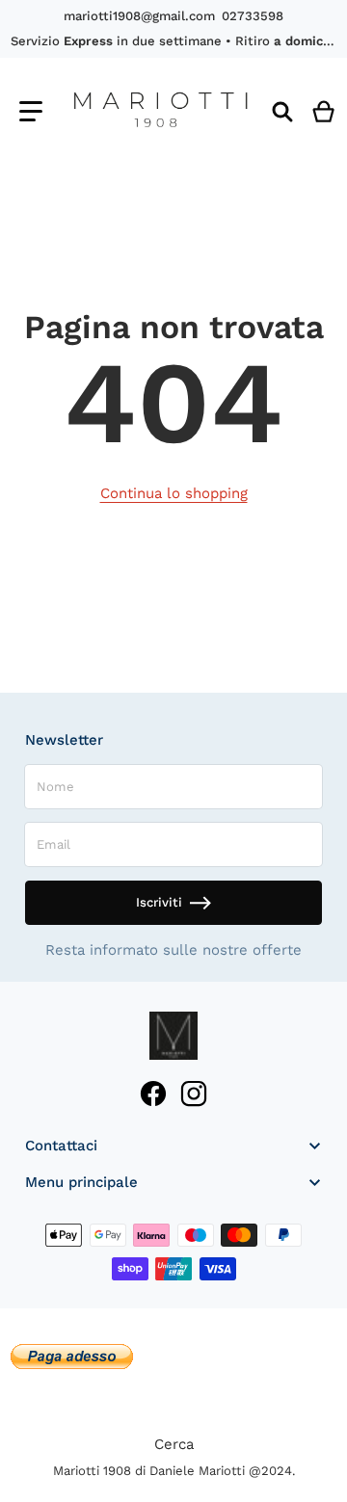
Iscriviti (159, 902)
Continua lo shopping (174, 493)
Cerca (174, 1444)
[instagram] (193, 1094)
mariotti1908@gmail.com (139, 16)
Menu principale (81, 1182)
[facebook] (154, 1094)
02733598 (252, 16)
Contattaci (61, 1145)
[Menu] (30, 111)
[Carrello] (324, 111)
